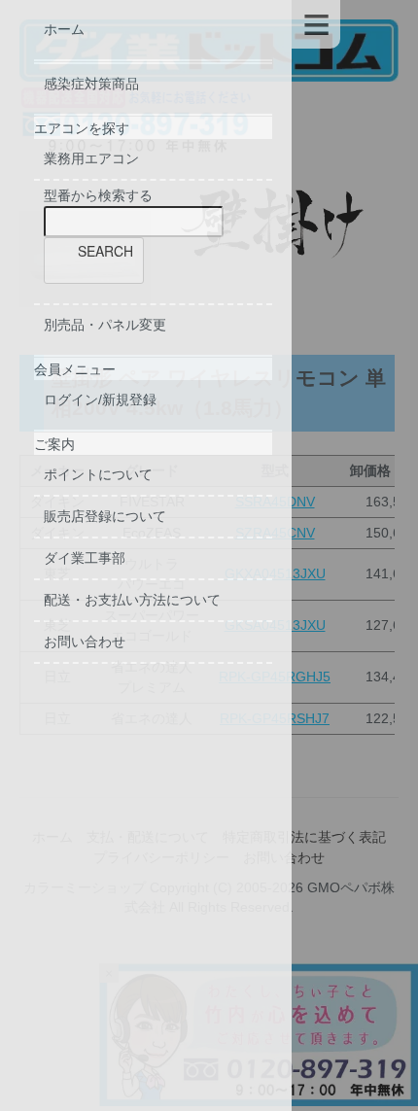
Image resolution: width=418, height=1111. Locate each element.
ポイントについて (98, 474)
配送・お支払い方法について (132, 600)
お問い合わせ (84, 641)
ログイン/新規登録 (100, 399)
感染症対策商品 (91, 83)
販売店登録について (105, 516)
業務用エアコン (91, 158)
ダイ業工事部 (84, 558)
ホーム (64, 29)
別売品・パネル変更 (105, 324)
